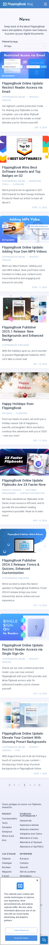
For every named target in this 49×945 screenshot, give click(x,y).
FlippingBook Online (13, 97)
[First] (10, 785)
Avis (4, 840)
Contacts (24, 863)
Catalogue (7, 863)
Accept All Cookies (21, 938)
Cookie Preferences (21, 930)
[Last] (39, 785)
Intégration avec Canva (31, 833)
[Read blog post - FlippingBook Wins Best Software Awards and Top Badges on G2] (24, 174)
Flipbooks (18, 184)
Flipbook (6, 858)
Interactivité (25, 820)
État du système (28, 871)
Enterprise (7, 831)
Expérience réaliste (29, 825)
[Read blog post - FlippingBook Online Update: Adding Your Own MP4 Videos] (24, 254)
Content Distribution (32, 493)
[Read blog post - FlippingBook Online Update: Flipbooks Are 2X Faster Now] (24, 487)
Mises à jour (8, 836)
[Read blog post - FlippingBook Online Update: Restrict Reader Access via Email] (24, 92)
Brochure (6, 867)
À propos (24, 858)
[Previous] (14, 785)
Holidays (7, 413)
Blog (30, 4)
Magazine (7, 871)
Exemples (7, 827)
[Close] (37, 880)
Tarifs (5, 823)
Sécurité (24, 867)
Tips (17, 750)
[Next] (34, 785)
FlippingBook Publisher (15, 345)
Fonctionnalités (9, 818)
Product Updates (11, 490)
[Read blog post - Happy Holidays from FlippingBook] (24, 408)
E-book (5, 876)
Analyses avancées (29, 829)
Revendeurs (26, 876)
